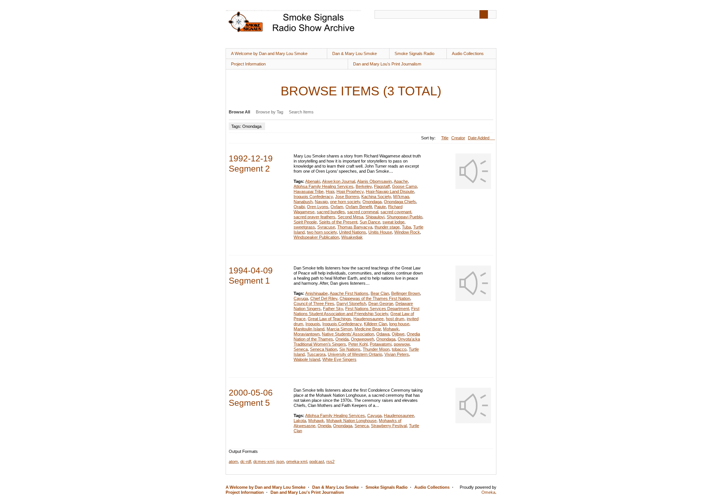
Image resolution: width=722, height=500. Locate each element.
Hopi (330, 191)
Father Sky (333, 308)
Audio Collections (468, 53)
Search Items (301, 111)
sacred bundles (331, 211)
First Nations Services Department (377, 308)
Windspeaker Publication (316, 237)
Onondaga (372, 201)
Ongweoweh (362, 339)
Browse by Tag (269, 111)
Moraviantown (307, 334)
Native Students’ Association (348, 334)
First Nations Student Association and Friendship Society (356, 311)
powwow (402, 344)
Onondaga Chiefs (400, 201)
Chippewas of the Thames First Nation (375, 298)
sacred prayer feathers (314, 216)
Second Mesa (350, 216)
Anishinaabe (316, 293)
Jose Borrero (347, 196)
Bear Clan (380, 293)
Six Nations (349, 349)
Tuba (406, 227)
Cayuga (301, 298)
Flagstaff (382, 186)
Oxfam (337, 206)
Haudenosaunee (368, 318)
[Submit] (483, 14)
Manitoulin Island (309, 328)
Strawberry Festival (389, 425)
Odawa (382, 334)
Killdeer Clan (375, 323)
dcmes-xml (263, 461)
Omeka (488, 492)
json (280, 461)
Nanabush (303, 201)
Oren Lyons (317, 206)
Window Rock (407, 232)
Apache (401, 181)
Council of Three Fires (314, 303)
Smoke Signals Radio (414, 53)
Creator (458, 137)
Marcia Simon (339, 328)
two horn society (322, 232)
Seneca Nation (323, 349)
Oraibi (299, 206)
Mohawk (391, 328)
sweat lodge (393, 222)
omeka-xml (296, 461)
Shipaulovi (375, 216)
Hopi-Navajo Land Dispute (390, 191)
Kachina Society (376, 196)
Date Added (479, 137)
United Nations (352, 232)
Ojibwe (398, 334)
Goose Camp (404, 186)
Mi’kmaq (401, 196)
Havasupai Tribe (308, 191)
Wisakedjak (352, 237)
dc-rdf (245, 461)
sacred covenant (395, 211)
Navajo (321, 201)
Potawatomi (380, 344)
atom (233, 461)
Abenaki (312, 181)
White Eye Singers (339, 359)
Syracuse (326, 227)
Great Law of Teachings (329, 318)
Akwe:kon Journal (338, 181)
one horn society (345, 201)
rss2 (330, 461)
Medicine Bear (368, 328)
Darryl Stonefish (351, 303)
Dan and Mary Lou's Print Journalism (387, 64)
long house (399, 323)
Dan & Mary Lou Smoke (354, 53)
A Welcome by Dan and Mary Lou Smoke (269, 53)
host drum (395, 318)
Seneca (301, 349)
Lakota (300, 420)
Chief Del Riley (323, 298)
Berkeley (364, 186)
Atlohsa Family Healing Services (323, 186)
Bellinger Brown (405, 293)
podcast (316, 461)
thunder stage (387, 227)
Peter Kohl (357, 344)
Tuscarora (316, 354)
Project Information (248, 64)
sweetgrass (304, 227)
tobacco (399, 349)
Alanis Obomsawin (374, 181)
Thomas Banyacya (354, 227)
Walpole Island (307, 359)
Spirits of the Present (338, 222)
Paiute (380, 206)
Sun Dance (370, 222)
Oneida (342, 339)
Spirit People (305, 222)
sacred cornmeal (362, 211)
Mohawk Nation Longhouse (351, 420)
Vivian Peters (396, 354)
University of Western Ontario (355, 354)
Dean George (380, 303)
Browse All (239, 111)
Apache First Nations (349, 293)
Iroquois (312, 323)
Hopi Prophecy (350, 191)
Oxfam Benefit (358, 206)
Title (444, 137)
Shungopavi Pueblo (404, 216)
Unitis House (380, 232)
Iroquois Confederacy (313, 196)
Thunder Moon (376, 349)
